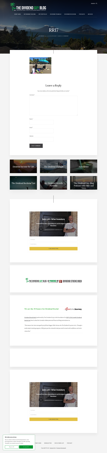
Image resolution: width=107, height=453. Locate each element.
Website (31, 136)
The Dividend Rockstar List (23, 183)
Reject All (11, 446)
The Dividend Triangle (53, 166)
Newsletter (84, 166)
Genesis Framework (61, 448)
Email (31, 127)
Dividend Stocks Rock (30, 317)
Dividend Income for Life (23, 166)
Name (31, 119)
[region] (19, 442)
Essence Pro (52, 448)
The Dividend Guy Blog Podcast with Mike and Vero (84, 185)
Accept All (26, 446)
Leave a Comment (63, 36)
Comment (32, 95)
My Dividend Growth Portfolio (53, 184)
